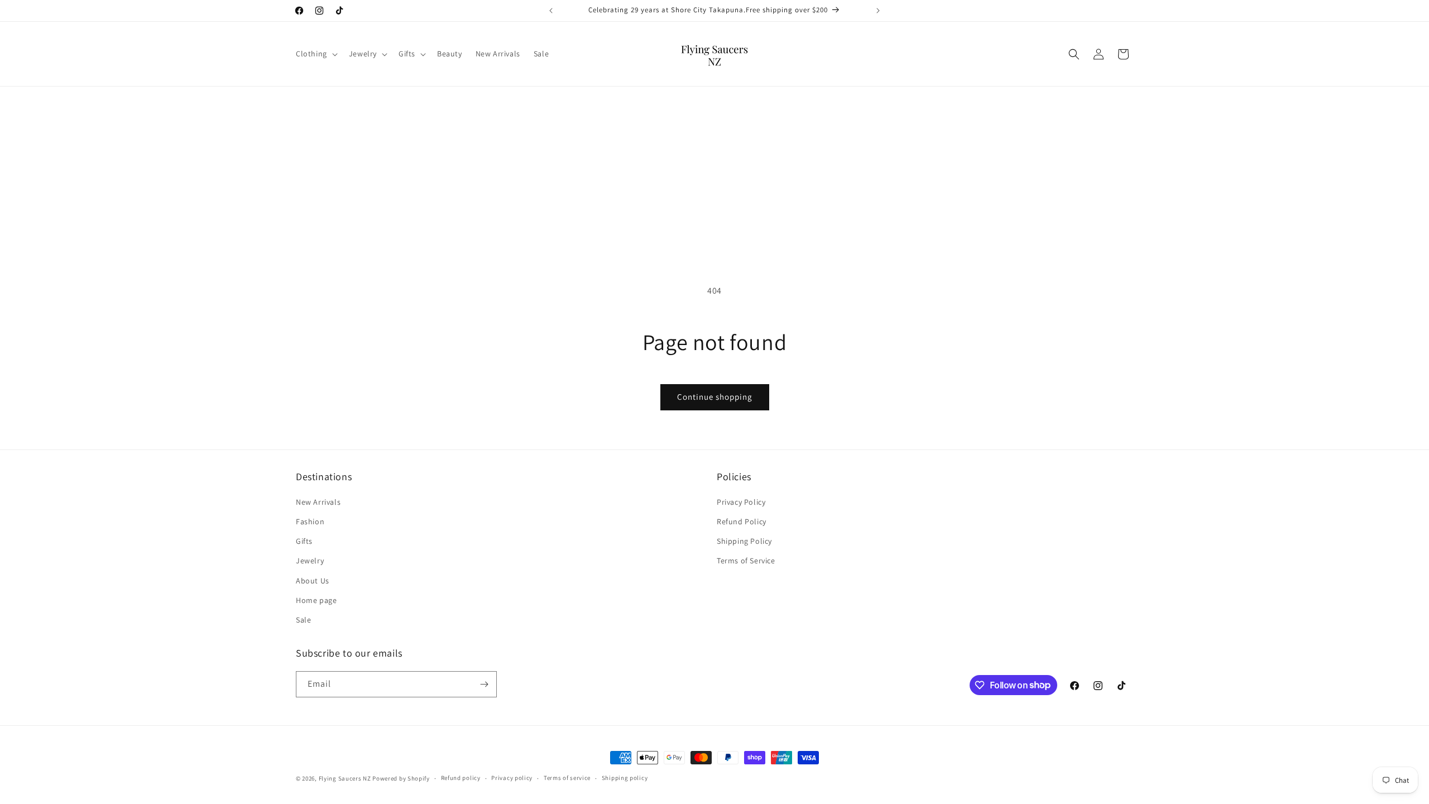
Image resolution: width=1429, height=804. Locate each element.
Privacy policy (512, 778)
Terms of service (567, 778)
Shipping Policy (744, 541)
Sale (303, 620)
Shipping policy (625, 778)
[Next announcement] (878, 10)
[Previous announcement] (551, 10)
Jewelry (310, 561)
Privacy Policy (741, 502)
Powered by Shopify (401, 778)
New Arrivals (318, 502)
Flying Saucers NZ (345, 778)
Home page (316, 600)
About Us (312, 581)
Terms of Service (746, 561)
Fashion (310, 521)
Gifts (304, 541)
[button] (315, 53)
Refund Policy (741, 521)
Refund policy (461, 778)
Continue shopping (714, 396)
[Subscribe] (484, 684)
